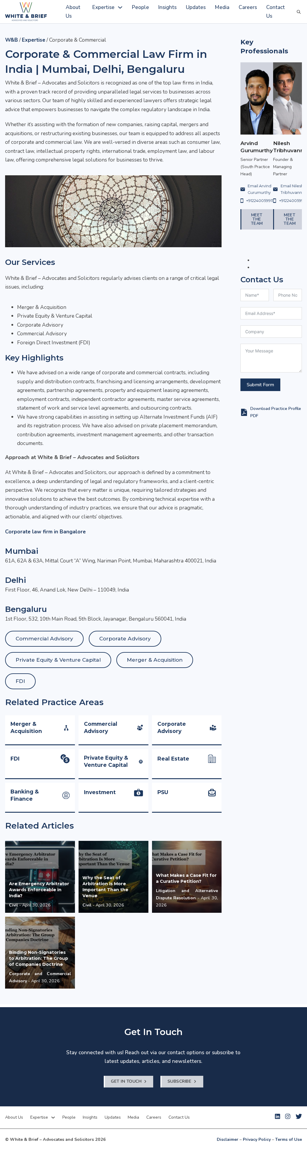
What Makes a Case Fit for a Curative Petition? (186, 878)
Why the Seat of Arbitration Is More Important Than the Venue (105, 886)
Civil (13, 905)
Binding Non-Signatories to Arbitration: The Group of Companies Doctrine (38, 958)
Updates (196, 7)
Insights (167, 7)
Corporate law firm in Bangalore (45, 531)
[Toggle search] (299, 12)
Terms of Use (288, 1139)
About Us (73, 11)
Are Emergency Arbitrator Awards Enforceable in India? (39, 889)
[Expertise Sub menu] (120, 7)
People (140, 7)
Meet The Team (257, 219)
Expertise (103, 7)
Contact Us (275, 11)
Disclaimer (227, 1139)
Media (222, 7)
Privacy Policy (257, 1139)
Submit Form (260, 384)
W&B (11, 39)
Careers (248, 7)
